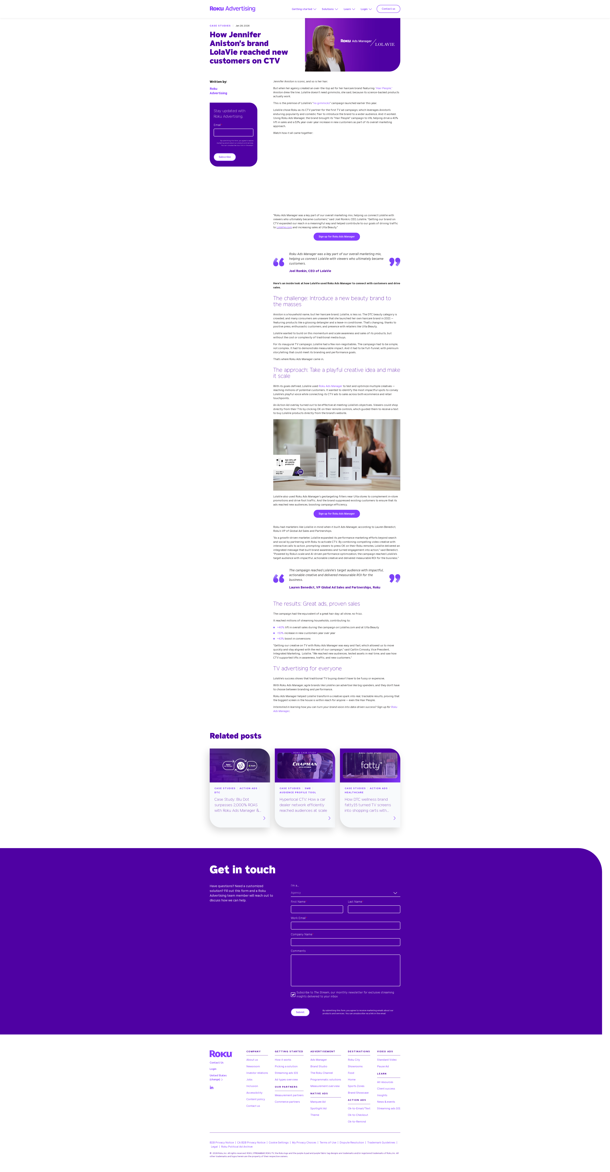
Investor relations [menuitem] (257, 1073)
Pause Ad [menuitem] (383, 1066)
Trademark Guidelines (381, 1142)
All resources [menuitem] (385, 1082)
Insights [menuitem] (382, 1095)
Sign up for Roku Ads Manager (337, 236)
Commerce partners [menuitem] (287, 1101)
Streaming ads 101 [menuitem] (286, 1073)
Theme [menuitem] (314, 1115)
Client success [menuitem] (386, 1088)
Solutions (328, 9)
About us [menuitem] (252, 1059)
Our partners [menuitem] (286, 1087)
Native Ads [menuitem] (319, 1093)
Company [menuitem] (253, 1051)
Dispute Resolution (352, 1142)
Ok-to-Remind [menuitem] (357, 1121)
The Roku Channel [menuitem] (321, 1073)
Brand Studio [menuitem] (318, 1066)
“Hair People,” (383, 88)
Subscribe (225, 157)
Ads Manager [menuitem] (318, 1059)
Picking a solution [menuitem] (286, 1066)
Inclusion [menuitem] (252, 1086)
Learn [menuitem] (382, 1074)
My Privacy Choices (304, 1142)
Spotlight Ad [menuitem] (318, 1108)
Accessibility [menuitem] (254, 1092)
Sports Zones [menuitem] (356, 1086)
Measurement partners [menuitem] (289, 1095)
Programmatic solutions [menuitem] (325, 1079)
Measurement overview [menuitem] (325, 1086)
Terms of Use (328, 1142)
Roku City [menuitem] (354, 1059)
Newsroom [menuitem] (253, 1066)
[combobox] (345, 893)
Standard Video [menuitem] (387, 1059)
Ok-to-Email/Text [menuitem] (359, 1108)
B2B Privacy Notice (222, 1142)
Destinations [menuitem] (359, 1051)
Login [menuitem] (213, 1069)
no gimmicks (321, 103)
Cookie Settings (279, 1142)
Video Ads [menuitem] (385, 1051)
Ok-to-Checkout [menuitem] (358, 1115)
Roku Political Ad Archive (237, 1146)
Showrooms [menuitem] (355, 1066)
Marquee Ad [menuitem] (318, 1101)
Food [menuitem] (351, 1073)
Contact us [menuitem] (253, 1106)
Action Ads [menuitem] (357, 1100)
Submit (300, 1012)
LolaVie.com (284, 227)
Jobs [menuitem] (249, 1079)
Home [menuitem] (352, 1079)
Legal (214, 1146)
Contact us (388, 9)
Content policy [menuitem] (255, 1099)
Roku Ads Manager (330, 386)
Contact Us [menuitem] (217, 1062)
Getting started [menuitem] (289, 1051)
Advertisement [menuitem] (322, 1051)
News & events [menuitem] (386, 1101)
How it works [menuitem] (283, 1059)
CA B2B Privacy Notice (251, 1142)
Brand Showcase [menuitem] (358, 1092)
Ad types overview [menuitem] (286, 1079)
